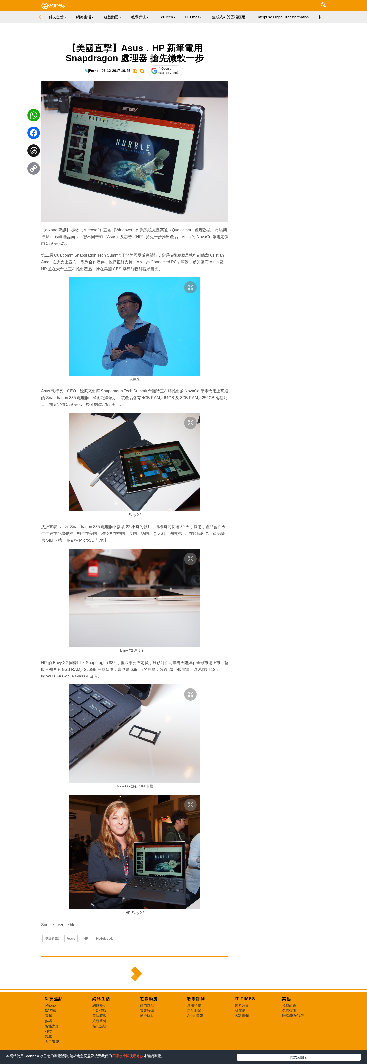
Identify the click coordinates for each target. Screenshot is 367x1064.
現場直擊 (52, 938)
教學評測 (196, 999)
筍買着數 (99, 1016)
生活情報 (99, 1011)
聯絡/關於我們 (293, 1016)
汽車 (48, 1037)
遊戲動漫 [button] (111, 17)
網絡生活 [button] (83, 17)
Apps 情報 (195, 1016)
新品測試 (194, 1011)
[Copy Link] (33, 169)
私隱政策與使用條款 (127, 1056)
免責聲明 (289, 1011)
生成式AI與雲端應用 (228, 17)
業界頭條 (242, 1005)
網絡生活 (101, 999)
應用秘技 (194, 1005)
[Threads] (33, 151)
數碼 (48, 1021)
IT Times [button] (192, 17)
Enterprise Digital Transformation (282, 17)
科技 (48, 1031)
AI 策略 (240, 1011)
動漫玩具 (147, 1016)
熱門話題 (99, 1026)
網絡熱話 (99, 1005)
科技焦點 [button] (56, 17)
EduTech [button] (166, 17)
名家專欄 (242, 1016)
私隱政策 (289, 1005)
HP (85, 938)
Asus (71, 938)
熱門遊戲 (147, 1005)
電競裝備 (147, 1011)
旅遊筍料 (99, 1021)
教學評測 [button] (138, 17)
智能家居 (52, 1026)
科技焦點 (54, 999)
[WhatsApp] (33, 116)
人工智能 (52, 1042)
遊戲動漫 (149, 999)
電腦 (48, 1016)
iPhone (50, 1005)
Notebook (104, 938)
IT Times (245, 999)
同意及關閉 (298, 1057)
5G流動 (51, 1011)
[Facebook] (33, 134)
